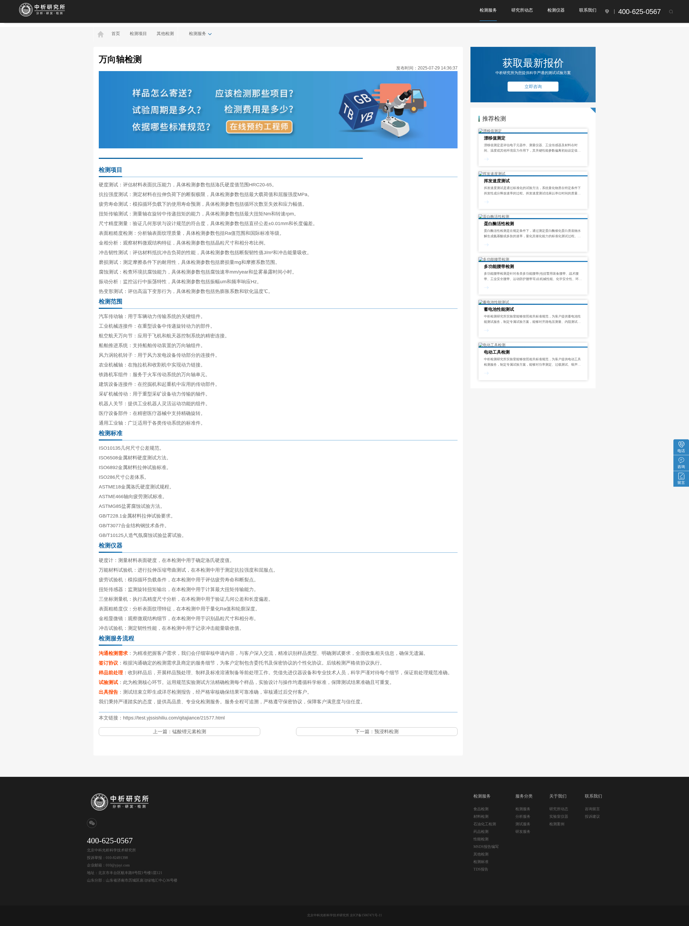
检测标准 (480, 862)
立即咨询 (533, 86)
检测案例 (556, 824)
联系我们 (587, 10)
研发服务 (522, 831)
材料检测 (480, 817)
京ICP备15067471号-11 (366, 915)
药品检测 (480, 832)
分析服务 (522, 816)
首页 (115, 33)
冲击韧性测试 (113, 252)
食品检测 (480, 809)
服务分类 (524, 796)
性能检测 (480, 839)
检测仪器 (556, 10)
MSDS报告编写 (486, 847)
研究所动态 (522, 10)
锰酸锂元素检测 (189, 731)
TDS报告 (480, 869)
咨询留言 (592, 809)
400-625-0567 (639, 12)
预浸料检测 (386, 731)
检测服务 (488, 10)
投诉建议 (592, 816)
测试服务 (522, 824)
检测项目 (138, 33)
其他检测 (165, 33)
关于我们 (558, 796)
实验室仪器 (558, 817)
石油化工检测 (484, 824)
